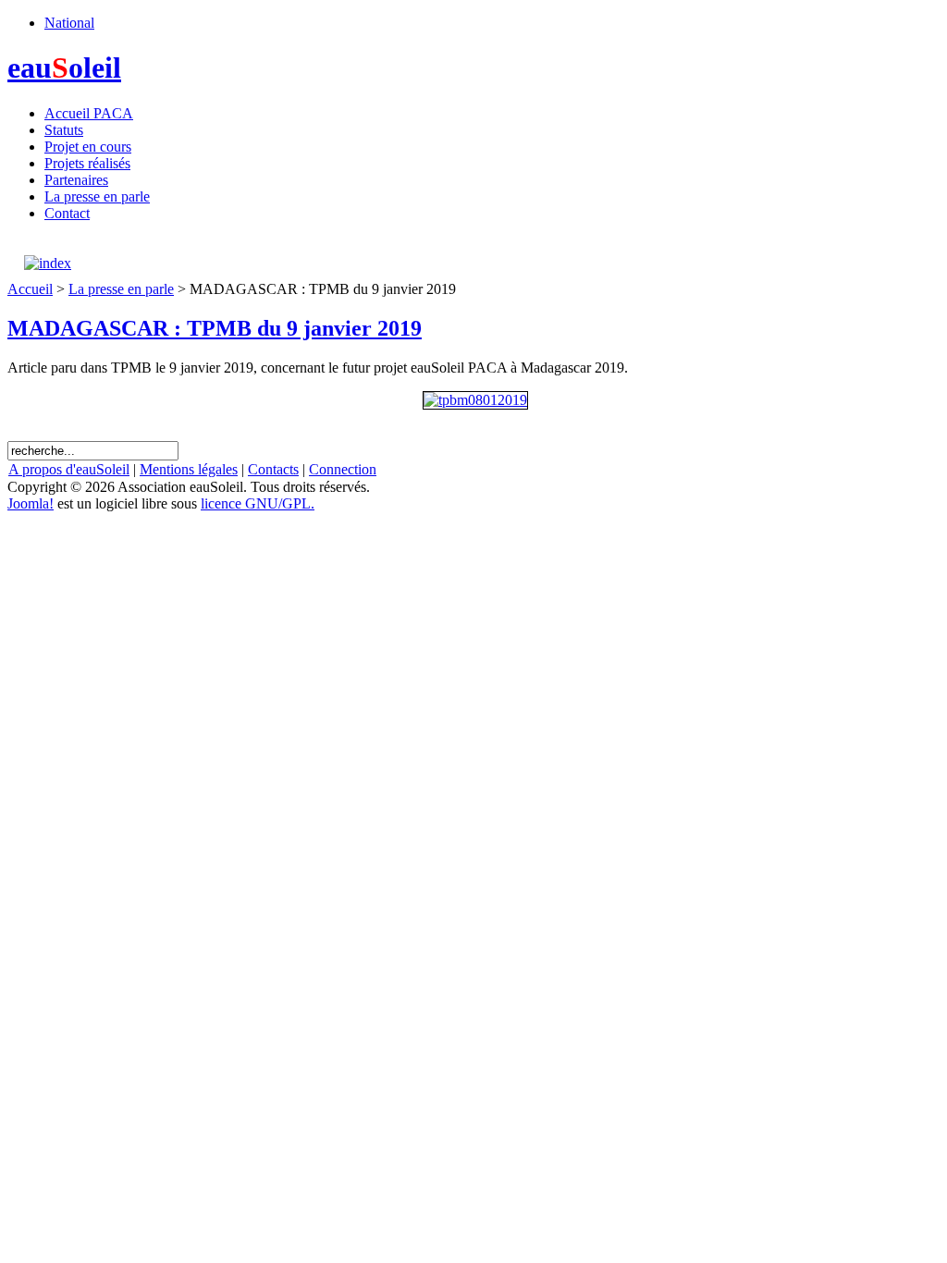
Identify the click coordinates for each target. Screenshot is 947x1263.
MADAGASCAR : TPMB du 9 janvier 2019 (214, 328)
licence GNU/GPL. (257, 503)
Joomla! (30, 503)
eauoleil (64, 67)
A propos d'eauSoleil (68, 469)
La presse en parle (121, 289)
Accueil (30, 289)
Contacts (273, 469)
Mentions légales (189, 469)
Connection (342, 469)
